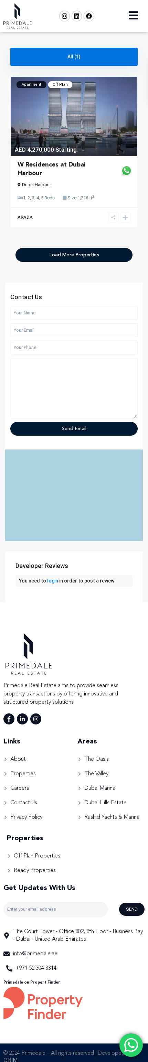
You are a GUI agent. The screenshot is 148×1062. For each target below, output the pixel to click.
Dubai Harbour (36, 184)
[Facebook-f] (8, 718)
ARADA (25, 217)
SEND (132, 909)
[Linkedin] (77, 16)
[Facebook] (89, 16)
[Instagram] (64, 16)
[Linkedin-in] (22, 718)
